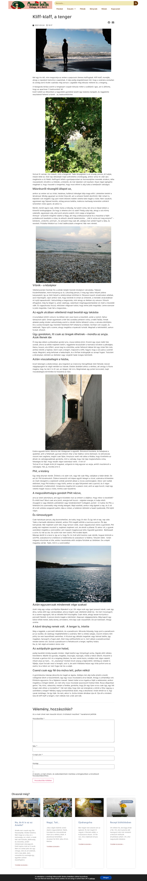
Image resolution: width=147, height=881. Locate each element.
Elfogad (105, 878)
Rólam (104, 9)
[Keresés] (136, 3)
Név (35, 746)
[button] (109, 22)
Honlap (35, 763)
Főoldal (59, 9)
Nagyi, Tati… (53, 822)
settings (92, 879)
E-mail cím (38, 754)
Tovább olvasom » (21, 865)
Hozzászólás (38, 718)
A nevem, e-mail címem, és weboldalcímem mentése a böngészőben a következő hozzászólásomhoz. (66, 775)
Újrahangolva (85, 822)
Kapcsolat (115, 9)
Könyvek (93, 9)
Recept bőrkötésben (120, 822)
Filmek (83, 9)
